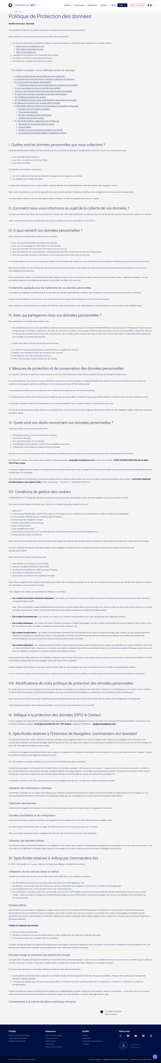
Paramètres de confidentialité (140, 1059)
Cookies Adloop (24, 127)
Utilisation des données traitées (31, 118)
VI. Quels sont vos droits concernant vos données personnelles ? (41, 94)
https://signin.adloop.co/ (26, 52)
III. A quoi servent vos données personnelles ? (33, 82)
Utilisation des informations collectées (34, 109)
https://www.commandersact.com (30, 46)
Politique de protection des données (115, 1059)
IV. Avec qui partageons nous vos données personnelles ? (38, 88)
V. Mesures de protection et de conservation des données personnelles (43, 91)
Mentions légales (95, 1059)
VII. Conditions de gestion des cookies (30, 97)
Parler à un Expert (138, 5)
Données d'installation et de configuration (35, 115)
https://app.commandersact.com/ (30, 49)
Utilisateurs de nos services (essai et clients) (36, 124)
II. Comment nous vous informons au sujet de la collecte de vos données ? (45, 79)
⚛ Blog (112, 5)
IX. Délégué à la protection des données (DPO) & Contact (37, 103)
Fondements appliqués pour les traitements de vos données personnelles (48, 85)
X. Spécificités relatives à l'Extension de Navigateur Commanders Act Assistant (46, 106)
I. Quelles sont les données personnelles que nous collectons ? (40, 76)
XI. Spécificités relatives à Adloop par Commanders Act (37, 121)
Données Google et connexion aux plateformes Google (40, 130)
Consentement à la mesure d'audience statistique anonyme (42, 133)
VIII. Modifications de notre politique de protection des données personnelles (46, 100)
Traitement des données (28, 112)
